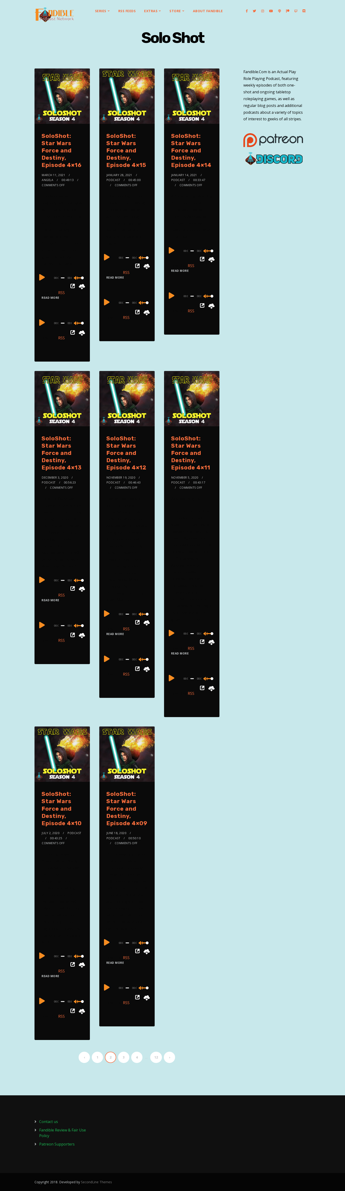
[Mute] (76, 278)
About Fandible (208, 11)
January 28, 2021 (119, 175)
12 (156, 1057)
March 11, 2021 (53, 175)
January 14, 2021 (184, 175)
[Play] (42, 277)
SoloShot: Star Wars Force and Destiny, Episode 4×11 (190, 453)
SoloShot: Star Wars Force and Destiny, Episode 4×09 (126, 809)
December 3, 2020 (55, 478)
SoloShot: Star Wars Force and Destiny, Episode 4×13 (62, 453)
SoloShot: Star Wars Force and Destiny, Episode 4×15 (126, 151)
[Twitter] (254, 11)
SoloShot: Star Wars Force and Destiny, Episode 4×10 (62, 809)
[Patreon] (288, 11)
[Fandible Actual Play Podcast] (54, 15)
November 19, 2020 (121, 478)
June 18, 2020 (116, 833)
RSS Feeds (127, 11)
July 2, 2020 (50, 833)
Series (100, 11)
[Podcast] (280, 11)
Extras (150, 11)
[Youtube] (271, 11)
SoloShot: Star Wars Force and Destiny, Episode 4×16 (62, 151)
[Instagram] (263, 11)
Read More (50, 298)
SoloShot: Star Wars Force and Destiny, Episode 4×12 (126, 453)
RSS (61, 292)
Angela (47, 180)
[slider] (80, 281)
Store (175, 11)
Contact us (48, 1121)
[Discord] (304, 11)
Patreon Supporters (57, 1144)
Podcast (113, 180)
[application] (62, 277)
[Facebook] (246, 11)
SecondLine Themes (96, 1182)
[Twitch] (296, 11)
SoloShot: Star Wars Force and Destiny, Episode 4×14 (191, 151)
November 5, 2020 (184, 478)
